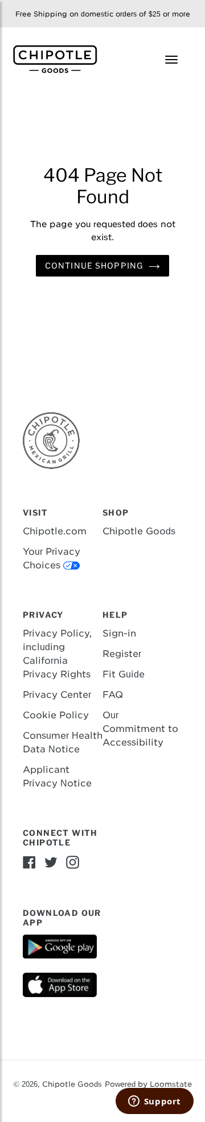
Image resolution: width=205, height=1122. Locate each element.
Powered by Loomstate (148, 1084)
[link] (59, 58)
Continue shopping (94, 265)
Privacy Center (57, 694)
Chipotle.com (55, 531)
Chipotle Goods (138, 531)
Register (121, 653)
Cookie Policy (56, 715)
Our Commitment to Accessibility (140, 729)
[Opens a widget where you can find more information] (154, 1102)
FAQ (112, 694)
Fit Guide (123, 674)
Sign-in (119, 633)
